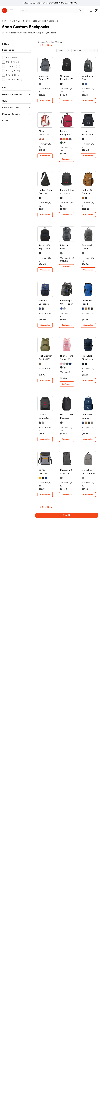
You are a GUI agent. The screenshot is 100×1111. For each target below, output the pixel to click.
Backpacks (54, 21)
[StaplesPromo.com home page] (4, 10)
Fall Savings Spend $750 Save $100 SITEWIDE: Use (50, 3)
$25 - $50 (11, 66)
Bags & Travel (24, 21)
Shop (12, 21)
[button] (16, 50)
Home (5, 21)
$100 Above (12, 79)
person (91, 10)
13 (48, 45)
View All (66, 515)
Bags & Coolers (39, 21)
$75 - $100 (11, 75)
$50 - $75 (11, 70)
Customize (45, 100)
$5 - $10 (10, 57)
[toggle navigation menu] (11, 11)
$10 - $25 (11, 62)
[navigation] (51, 46)
